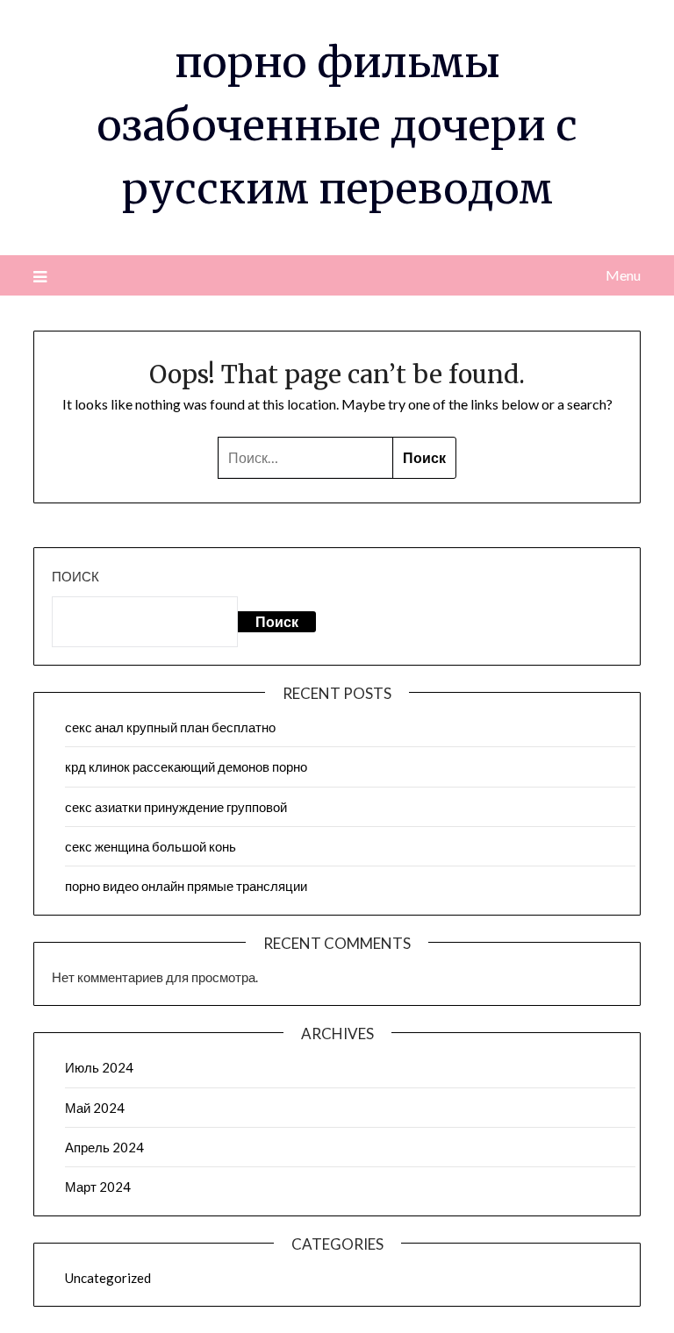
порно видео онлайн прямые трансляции (186, 886)
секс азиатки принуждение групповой (176, 807)
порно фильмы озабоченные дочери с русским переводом (337, 125)
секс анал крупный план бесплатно (170, 727)
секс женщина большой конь (150, 846)
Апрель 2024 (104, 1147)
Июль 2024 (99, 1067)
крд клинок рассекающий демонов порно (186, 766)
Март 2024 (98, 1186)
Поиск (75, 576)
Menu (623, 275)
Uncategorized (108, 1278)
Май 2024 (95, 1108)
